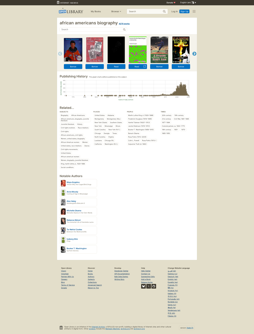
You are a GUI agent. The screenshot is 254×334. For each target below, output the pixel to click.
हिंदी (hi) (171, 288)
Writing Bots (119, 279)
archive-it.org (139, 329)
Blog (63, 282)
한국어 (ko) (172, 296)
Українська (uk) (174, 310)
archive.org (125, 329)
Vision (63, 271)
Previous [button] (59, 57)
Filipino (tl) (172, 316)
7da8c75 (190, 328)
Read (116, 66)
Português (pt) (174, 299)
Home (90, 271)
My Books (96, 11)
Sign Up (184, 11)
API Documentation (122, 274)
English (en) (172, 279)
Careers (64, 279)
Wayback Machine (112, 329)
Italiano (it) (172, 294)
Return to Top (93, 288)
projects (92, 329)
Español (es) (173, 282)
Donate (171, 2)
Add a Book (146, 279)
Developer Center (121, 271)
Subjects (91, 279)
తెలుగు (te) (172, 308)
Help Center (146, 271)
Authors (91, 277)
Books (90, 274)
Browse (115, 11)
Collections (92, 282)
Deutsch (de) (173, 277)
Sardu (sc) (172, 305)
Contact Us (145, 274)
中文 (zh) (171, 313)
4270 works (124, 24)
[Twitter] (148, 286)
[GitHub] (153, 286)
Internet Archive (98, 327)
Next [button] (194, 57)
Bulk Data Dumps (121, 277)
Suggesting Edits (148, 277)
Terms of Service (68, 285)
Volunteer (65, 274)
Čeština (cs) (172, 274)
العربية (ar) (172, 271)
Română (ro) (173, 302)
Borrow (73, 66)
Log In (174, 11)
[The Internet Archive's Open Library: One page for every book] (70, 11)
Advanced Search (95, 285)
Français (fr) (173, 285)
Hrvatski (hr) (173, 291)
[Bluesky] (143, 286)
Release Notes (147, 282)
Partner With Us (67, 277)
